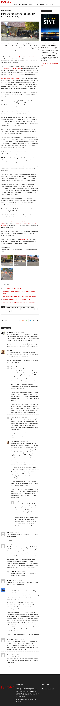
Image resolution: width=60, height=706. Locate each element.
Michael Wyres (10, 350)
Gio (7, 654)
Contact (52, 4)
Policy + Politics (8, 10)
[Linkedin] (19, 320)
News (3, 10)
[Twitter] (15, 320)
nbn (36, 309)
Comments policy (44, 4)
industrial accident (5, 309)
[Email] (33, 320)
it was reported (24, 239)
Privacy (30, 4)
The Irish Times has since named (10, 78)
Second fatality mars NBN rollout (12, 289)
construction (22, 307)
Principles (24, 4)
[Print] (37, 320)
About (15, 4)
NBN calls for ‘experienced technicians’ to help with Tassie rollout (21, 296)
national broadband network (27, 309)
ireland (12, 309)
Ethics (19, 4)
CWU (28, 307)
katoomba (18, 309)
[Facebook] (12, 320)
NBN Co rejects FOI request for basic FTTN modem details (19, 302)
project (9, 311)
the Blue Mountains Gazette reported (11, 68)
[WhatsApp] (26, 320)
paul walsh (4, 311)
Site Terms (36, 4)
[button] (57, 4)
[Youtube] (53, 689)
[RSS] (46, 689)
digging (32, 307)
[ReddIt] (22, 320)
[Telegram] (30, 320)
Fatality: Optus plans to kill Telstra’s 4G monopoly (16, 299)
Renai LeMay (5, 19)
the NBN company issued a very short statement (23, 56)
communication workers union (12, 307)
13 (38, 19)
